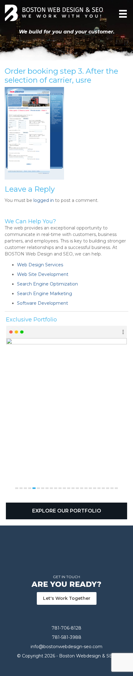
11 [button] (60, 488)
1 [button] (16, 488)
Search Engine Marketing (44, 293)
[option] (66, 408)
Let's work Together (66, 598)
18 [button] (90, 488)
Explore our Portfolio (66, 511)
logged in (43, 200)
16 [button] (81, 488)
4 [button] (29, 488)
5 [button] (34, 488)
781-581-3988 (66, 637)
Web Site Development (42, 274)
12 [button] (64, 488)
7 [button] (42, 488)
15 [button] (77, 488)
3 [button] (25, 488)
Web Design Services (40, 265)
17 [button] (86, 488)
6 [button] (38, 488)
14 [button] (73, 488)
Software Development (42, 303)
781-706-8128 (66, 628)
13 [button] (68, 488)
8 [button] (47, 488)
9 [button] (51, 488)
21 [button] (103, 488)
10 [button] (55, 488)
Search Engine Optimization (47, 284)
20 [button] (99, 488)
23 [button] (112, 488)
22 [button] (107, 488)
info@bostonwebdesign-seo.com (66, 646)
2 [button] (21, 488)
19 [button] (94, 488)
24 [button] (116, 488)
